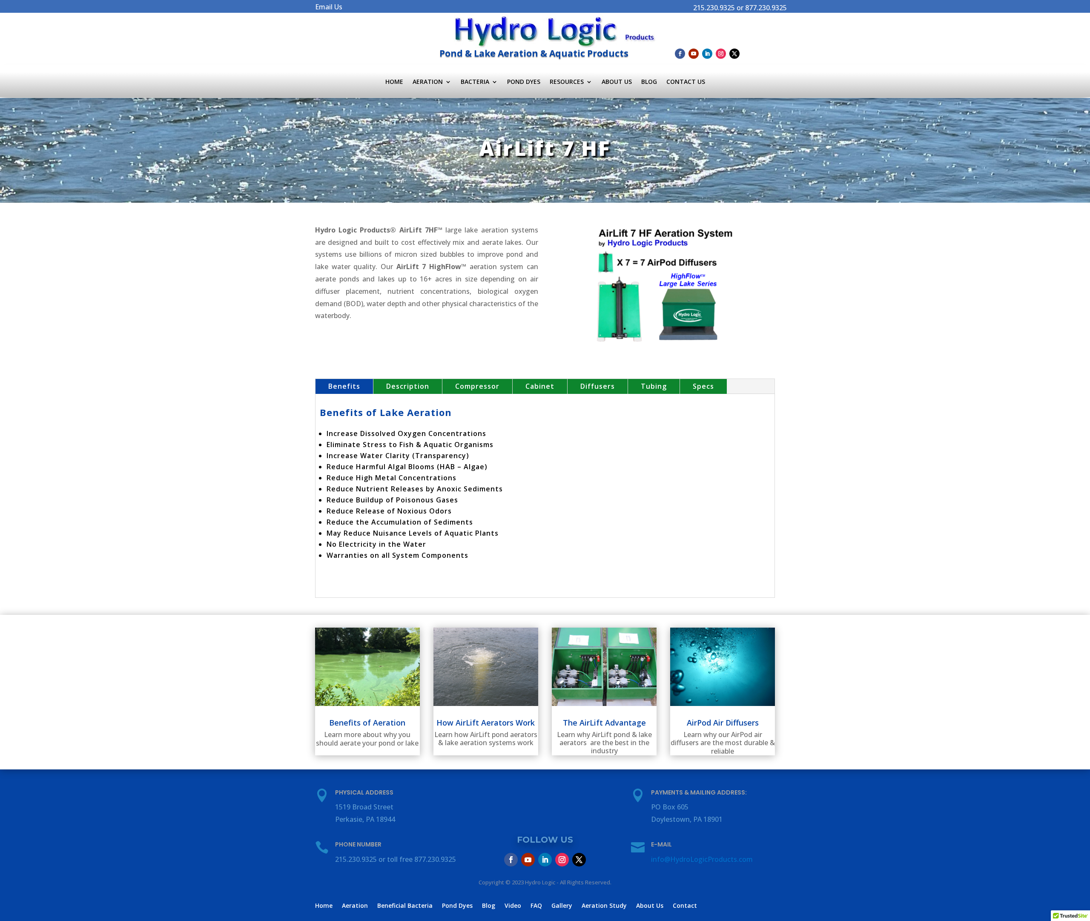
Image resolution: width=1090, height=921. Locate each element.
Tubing (654, 386)
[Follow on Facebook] (680, 54)
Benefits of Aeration (367, 722)
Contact (685, 906)
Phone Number (358, 844)
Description (407, 386)
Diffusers (597, 386)
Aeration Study (604, 906)
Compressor (477, 386)
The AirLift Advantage (604, 722)
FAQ (536, 906)
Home (394, 82)
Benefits (344, 386)
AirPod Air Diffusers (723, 722)
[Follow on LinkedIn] (707, 54)
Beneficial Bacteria (405, 906)
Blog (649, 82)
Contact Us (685, 82)
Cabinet (539, 386)
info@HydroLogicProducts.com (702, 859)
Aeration (428, 82)
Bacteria (475, 82)
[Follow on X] (734, 54)
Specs (703, 386)
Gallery (561, 906)
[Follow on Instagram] (721, 54)
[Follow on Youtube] (693, 54)
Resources (567, 82)
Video (513, 906)
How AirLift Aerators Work (485, 722)
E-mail (661, 844)
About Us (617, 82)
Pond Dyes (523, 82)
